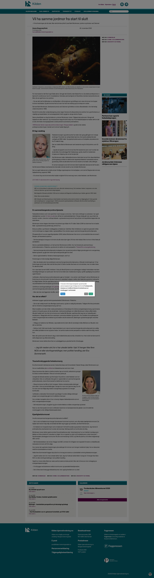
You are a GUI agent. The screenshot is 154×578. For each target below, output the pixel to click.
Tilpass (63, 294)
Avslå (86, 294)
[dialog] (77, 289)
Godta (90, 294)
